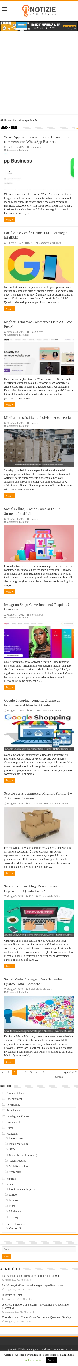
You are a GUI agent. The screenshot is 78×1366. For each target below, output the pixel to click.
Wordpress (15, 1171)
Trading (13, 1217)
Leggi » (9, 219)
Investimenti (13, 1122)
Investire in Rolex (12, 1294)
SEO (30, 243)
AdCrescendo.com (57, 1349)
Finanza (13, 1200)
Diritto (13, 1194)
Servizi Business (16, 1224)
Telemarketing (17, 1160)
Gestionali (15, 1228)
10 (43, 1072)
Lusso (10, 1127)
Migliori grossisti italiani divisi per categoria (37, 417)
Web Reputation (18, 1166)
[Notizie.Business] (39, 10)
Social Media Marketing (40, 989)
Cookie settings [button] (32, 1360)
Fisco (12, 1205)
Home (7, 120)
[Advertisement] (39, 75)
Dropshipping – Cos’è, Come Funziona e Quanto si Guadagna (38, 1317)
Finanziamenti (15, 1098)
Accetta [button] (51, 1360)
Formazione (13, 1104)
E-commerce (36, 147)
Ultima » (60, 1076)
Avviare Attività (16, 1093)
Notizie (11, 1184)
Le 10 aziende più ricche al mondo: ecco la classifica (32, 1275)
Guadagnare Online (18, 1116)
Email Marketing (18, 1143)
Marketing (12, 1133)
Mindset (11, 1178)
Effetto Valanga (27, 1349)
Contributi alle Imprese (22, 1189)
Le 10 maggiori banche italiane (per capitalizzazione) (32, 1285)
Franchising (13, 1110)
